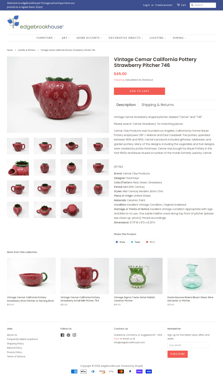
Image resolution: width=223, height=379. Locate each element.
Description (126, 104)
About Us (12, 335)
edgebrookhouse (110, 366)
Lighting (157, 38)
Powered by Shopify (132, 366)
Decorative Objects (125, 38)
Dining (179, 38)
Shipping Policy (15, 343)
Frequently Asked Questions (22, 339)
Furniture (45, 38)
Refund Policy (14, 347)
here (116, 338)
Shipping (119, 79)
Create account (163, 5)
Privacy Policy (14, 352)
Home (10, 50)
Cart (183, 5)
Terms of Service (16, 356)
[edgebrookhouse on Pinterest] (68, 335)
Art (65, 38)
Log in (146, 5)
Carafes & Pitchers (26, 50)
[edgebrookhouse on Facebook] (62, 335)
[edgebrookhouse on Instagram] (74, 335)
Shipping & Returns (158, 104)
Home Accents (89, 38)
